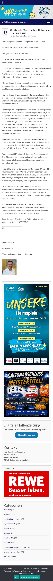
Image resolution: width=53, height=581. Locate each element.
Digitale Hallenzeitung (26, 435)
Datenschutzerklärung (30, 577)
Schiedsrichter (9, 528)
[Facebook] (3, 2)
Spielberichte (9, 538)
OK (16, 577)
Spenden (7, 533)
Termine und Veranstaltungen (15, 547)
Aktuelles (26, 36)
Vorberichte (8, 556)
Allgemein (33, 36)
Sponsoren (8, 542)
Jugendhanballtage (11, 524)
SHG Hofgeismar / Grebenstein (15, 22)
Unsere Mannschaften (12, 552)
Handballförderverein (12, 519)
